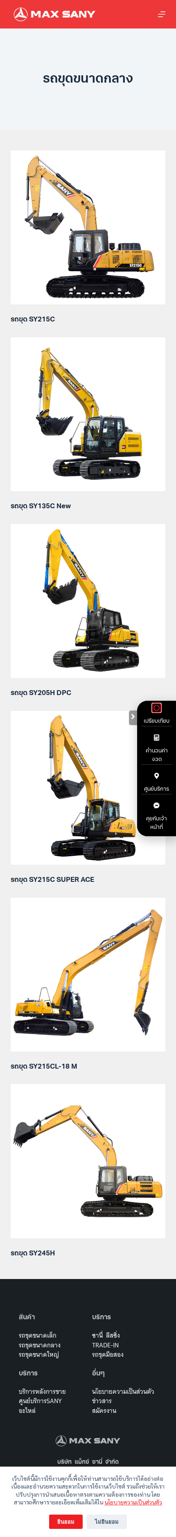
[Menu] (161, 14)
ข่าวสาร (102, 1400)
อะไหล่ (27, 1410)
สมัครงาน (104, 1410)
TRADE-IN (105, 1345)
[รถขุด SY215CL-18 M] (88, 975)
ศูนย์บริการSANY (40, 1400)
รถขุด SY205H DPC (41, 693)
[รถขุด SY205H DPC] (88, 601)
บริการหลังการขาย (42, 1391)
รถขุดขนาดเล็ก (37, 1335)
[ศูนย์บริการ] (156, 776)
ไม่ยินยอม (107, 1522)
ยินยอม (65, 1522)
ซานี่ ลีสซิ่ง (106, 1335)
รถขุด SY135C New (41, 506)
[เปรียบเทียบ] (156, 708)
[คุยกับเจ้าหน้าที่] (156, 805)
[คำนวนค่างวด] (156, 738)
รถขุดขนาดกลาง (40, 1345)
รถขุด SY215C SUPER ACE (52, 880)
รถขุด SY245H (33, 1253)
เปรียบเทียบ (156, 721)
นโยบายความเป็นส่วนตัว (133, 1502)
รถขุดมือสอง (108, 1354)
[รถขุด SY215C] (88, 227)
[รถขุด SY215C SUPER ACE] (88, 788)
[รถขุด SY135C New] (88, 414)
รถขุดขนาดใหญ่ (39, 1354)
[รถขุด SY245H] (88, 1161)
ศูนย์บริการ (156, 789)
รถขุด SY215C (33, 319)
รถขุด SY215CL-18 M (44, 1066)
